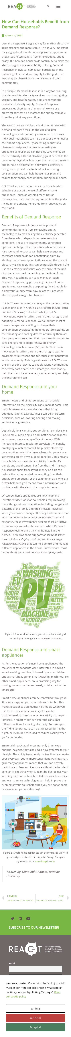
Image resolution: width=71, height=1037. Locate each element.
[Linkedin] (20, 918)
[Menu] (58, 6)
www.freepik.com (44, 861)
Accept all (36, 1027)
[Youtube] (28, 918)
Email (12, 963)
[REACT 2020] (22, 6)
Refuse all (35, 1018)
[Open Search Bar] (48, 6)
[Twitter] (12, 918)
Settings (35, 1008)
